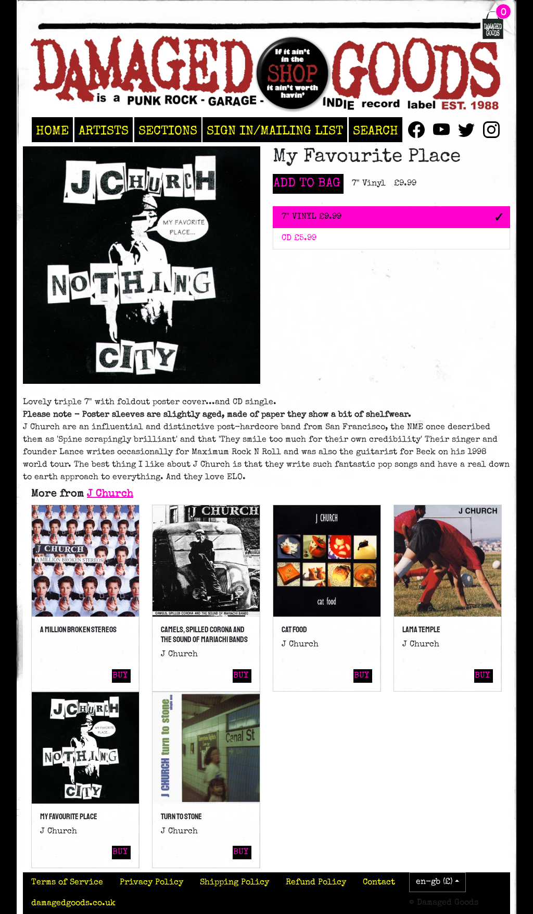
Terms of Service (67, 883)
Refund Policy (316, 883)
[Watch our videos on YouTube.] (441, 129)
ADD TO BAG (306, 184)
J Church (110, 494)
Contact (379, 883)
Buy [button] (120, 676)
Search (375, 132)
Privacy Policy (151, 883)
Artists (104, 132)
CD (299, 238)
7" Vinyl (311, 217)
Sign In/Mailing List (275, 132)
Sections (167, 132)
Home (52, 132)
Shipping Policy (234, 883)
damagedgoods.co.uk (73, 903)
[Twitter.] (466, 129)
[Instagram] (491, 129)
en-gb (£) (434, 882)
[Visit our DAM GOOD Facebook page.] (416, 129)
